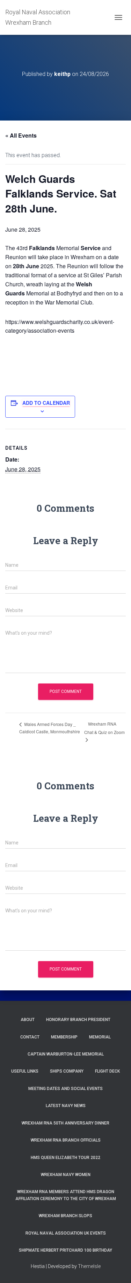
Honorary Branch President (78, 1019)
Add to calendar (46, 402)
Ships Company (66, 1071)
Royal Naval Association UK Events (66, 1233)
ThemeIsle (89, 1266)
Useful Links (24, 1071)
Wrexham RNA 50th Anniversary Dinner (65, 1123)
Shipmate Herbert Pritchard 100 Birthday (65, 1250)
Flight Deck (107, 1071)
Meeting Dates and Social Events (65, 1088)
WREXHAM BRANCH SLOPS (65, 1215)
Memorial (100, 1037)
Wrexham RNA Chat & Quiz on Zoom (104, 728)
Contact (29, 1037)
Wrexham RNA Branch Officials (66, 1140)
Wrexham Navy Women (65, 1174)
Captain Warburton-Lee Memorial (66, 1054)
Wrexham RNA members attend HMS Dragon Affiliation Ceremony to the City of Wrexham (65, 1195)
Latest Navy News (66, 1105)
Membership (64, 1037)
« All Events (21, 135)
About (28, 1019)
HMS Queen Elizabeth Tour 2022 (65, 1157)
